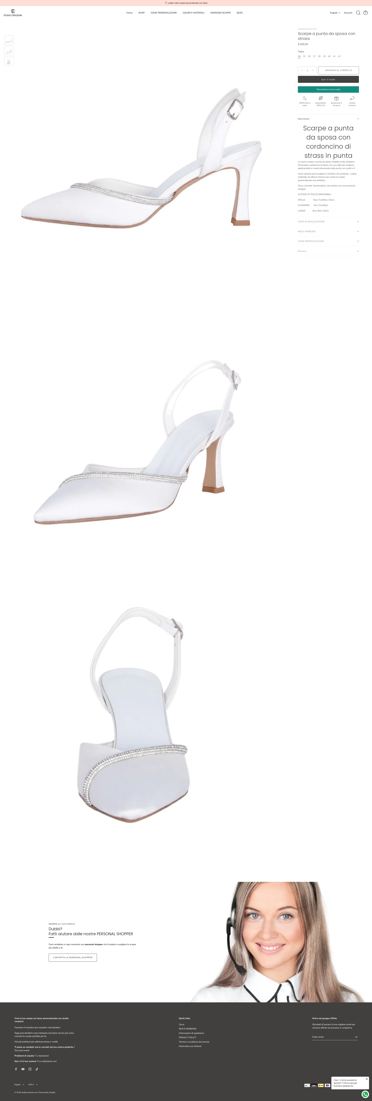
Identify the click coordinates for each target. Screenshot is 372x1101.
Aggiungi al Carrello (338, 70)
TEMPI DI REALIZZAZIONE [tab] (311, 221)
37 (314, 56)
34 (299, 56)
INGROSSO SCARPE (220, 12)
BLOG (240, 12)
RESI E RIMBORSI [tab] (306, 231)
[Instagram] (29, 1068)
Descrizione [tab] (303, 118)
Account (348, 12)
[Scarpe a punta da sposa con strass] (9, 40)
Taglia (301, 51)
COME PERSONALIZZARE (164, 12)
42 (339, 56)
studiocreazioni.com (307, 28)
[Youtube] (23, 1068)
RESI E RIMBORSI (187, 1028)
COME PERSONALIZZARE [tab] (311, 241)
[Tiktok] (36, 1068)
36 (309, 56)
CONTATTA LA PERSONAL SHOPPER (72, 957)
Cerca (181, 1024)
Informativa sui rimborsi (190, 1046)
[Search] (358, 13)
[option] (9, 40)
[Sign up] (356, 1037)
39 (324, 56)
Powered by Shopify (47, 1092)
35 (304, 56)
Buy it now (328, 79)
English (334, 12)
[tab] (328, 170)
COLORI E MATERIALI (193, 12)
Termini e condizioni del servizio (194, 1041)
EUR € (31, 1085)
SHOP (141, 12)
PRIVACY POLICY (187, 1037)
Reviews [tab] (302, 251)
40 (329, 56)
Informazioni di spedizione (191, 1033)
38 (319, 56)
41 (334, 56)
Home (129, 12)
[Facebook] (16, 1068)
